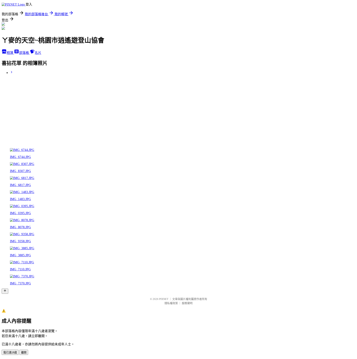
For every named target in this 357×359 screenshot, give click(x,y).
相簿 (10, 53)
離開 (23, 352)
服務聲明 (187, 303)
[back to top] (5, 291)
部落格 (24, 53)
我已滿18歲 (10, 352)
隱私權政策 (171, 303)
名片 (38, 53)
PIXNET (163, 299)
